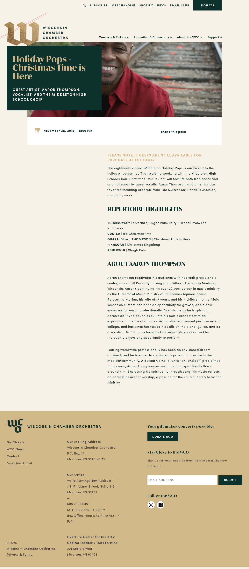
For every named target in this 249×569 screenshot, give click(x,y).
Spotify (146, 5)
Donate (207, 5)
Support (213, 37)
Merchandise (123, 5)
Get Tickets (16, 442)
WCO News (15, 449)
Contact (13, 456)
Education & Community (151, 37)
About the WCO (188, 37)
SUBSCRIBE (99, 5)
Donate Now (162, 436)
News (161, 5)
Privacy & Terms (19, 554)
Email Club (179, 5)
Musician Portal (19, 463)
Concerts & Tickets (112, 37)
